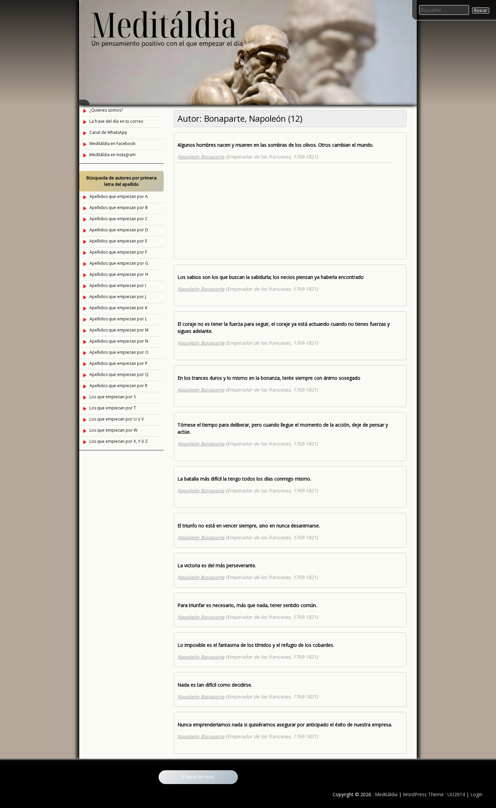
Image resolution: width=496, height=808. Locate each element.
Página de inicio (198, 777)
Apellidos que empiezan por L (118, 319)
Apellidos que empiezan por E (118, 241)
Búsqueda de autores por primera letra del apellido (121, 181)
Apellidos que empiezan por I (117, 285)
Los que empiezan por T (112, 408)
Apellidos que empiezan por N (118, 341)
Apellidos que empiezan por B (118, 207)
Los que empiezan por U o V (116, 419)
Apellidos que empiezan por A (118, 196)
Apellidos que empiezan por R (118, 385)
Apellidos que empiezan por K (118, 308)
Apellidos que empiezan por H (118, 274)
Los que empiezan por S (112, 397)
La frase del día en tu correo (116, 121)
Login (476, 794)
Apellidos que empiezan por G (118, 263)
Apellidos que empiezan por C (118, 219)
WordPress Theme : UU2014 (434, 794)
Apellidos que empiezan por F (118, 252)
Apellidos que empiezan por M (118, 330)
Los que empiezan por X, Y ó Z (118, 441)
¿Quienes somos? (106, 110)
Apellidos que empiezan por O (118, 352)
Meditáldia (386, 794)
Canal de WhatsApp (108, 132)
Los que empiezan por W (113, 430)
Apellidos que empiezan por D (118, 230)
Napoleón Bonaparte (200, 156)
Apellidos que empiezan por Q (118, 374)
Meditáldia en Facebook (112, 143)
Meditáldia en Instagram (112, 154)
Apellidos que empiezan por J (117, 296)
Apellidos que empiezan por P (118, 363)
